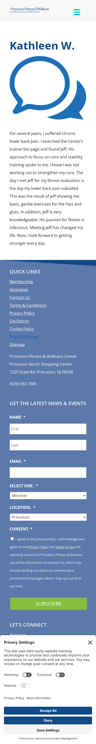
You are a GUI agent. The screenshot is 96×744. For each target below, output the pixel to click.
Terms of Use (64, 547)
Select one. (24, 485)
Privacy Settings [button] (24, 336)
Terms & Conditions (28, 305)
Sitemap (17, 344)
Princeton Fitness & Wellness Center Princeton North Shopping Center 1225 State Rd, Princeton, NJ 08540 (43, 364)
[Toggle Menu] (76, 12)
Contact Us (20, 297)
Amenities (19, 289)
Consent (21, 529)
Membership (21, 281)
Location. (22, 507)
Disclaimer (19, 321)
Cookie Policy (22, 329)
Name (18, 417)
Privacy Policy (22, 313)
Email (18, 461)
